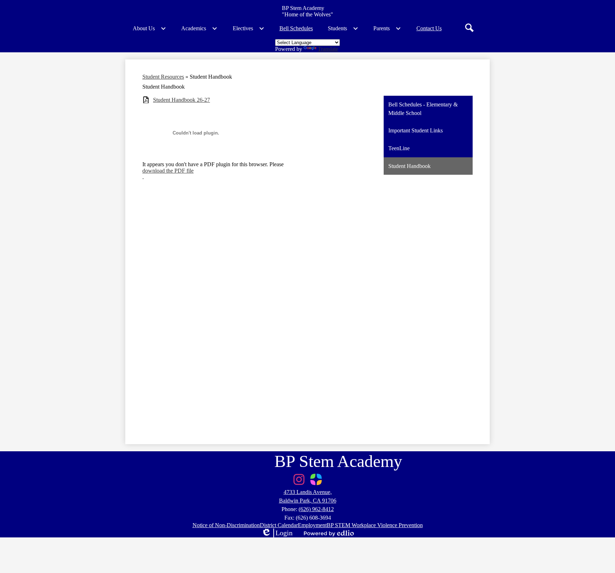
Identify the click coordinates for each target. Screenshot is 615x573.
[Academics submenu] (199, 28)
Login (277, 533)
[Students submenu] (343, 28)
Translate (328, 49)
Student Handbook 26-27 (181, 100)
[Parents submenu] (387, 28)
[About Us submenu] (149, 28)
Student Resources (163, 77)
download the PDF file (168, 171)
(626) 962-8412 (316, 509)
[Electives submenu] (248, 28)
